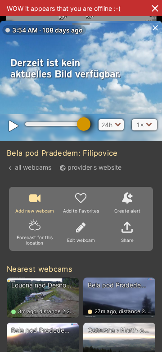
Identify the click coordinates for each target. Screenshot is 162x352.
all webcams (33, 167)
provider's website (95, 167)
